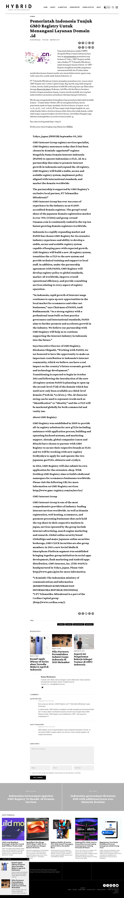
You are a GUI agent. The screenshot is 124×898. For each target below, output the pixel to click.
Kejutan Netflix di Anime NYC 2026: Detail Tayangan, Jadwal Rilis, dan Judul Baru (62, 845)
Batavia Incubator (44, 89)
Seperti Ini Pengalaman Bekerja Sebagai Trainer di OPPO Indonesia (83, 659)
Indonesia (89, 624)
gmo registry (78, 624)
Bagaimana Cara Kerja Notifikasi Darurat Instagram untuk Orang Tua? (109, 845)
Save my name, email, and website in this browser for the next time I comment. (56, 773)
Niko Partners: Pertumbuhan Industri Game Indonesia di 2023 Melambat (61, 657)
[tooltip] (79, 43)
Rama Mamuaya (36, 40)
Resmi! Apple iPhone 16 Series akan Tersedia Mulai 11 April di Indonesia (39, 664)
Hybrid (32, 16)
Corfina (61, 624)
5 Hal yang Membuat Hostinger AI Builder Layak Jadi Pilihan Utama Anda (13, 844)
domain (69, 624)
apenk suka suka (35, 699)
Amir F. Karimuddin (37, 724)
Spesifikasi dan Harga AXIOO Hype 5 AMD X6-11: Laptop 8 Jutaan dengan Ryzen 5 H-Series (36, 845)
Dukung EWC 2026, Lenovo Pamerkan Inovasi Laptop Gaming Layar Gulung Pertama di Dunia (86, 845)
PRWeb (69, 127)
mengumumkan (70, 56)
